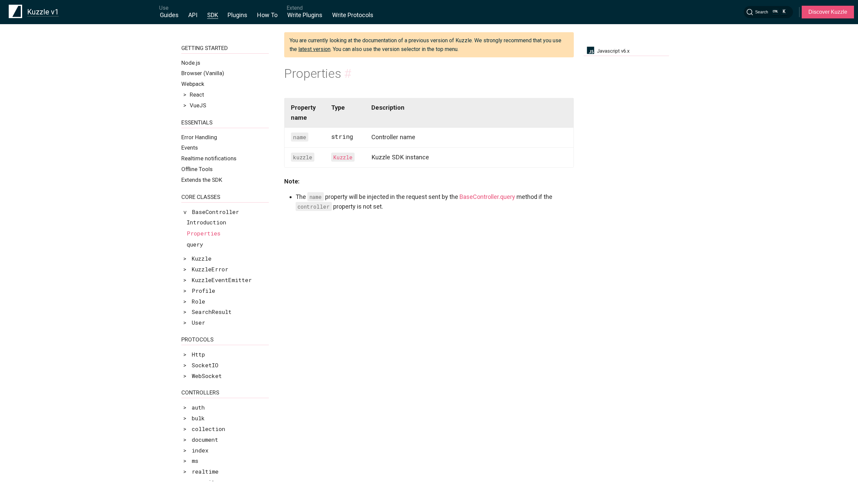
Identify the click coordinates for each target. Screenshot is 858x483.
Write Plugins (304, 14)
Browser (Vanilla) (202, 73)
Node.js (190, 62)
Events (189, 147)
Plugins (237, 14)
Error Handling (199, 137)
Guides (169, 14)
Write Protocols (352, 14)
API (192, 14)
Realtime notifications (208, 158)
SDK (212, 14)
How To (267, 14)
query (195, 244)
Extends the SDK (201, 179)
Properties (204, 233)
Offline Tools (196, 169)
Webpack (192, 83)
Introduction (206, 222)
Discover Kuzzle (827, 12)
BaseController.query (487, 196)
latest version (314, 49)
